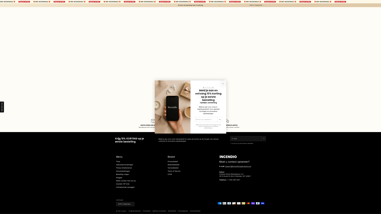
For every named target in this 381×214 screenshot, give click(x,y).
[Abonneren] (219, 119)
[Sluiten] (223, 83)
